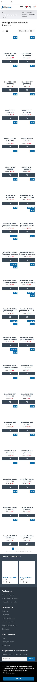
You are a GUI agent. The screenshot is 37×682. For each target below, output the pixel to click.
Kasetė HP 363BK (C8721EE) (10, 508)
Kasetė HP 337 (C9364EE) (10, 395)
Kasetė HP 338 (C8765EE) (27, 395)
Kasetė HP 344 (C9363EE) (27, 452)
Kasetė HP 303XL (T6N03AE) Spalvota (27, 281)
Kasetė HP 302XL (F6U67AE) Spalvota (27, 253)
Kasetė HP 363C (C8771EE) (27, 508)
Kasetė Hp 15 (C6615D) (10, 111)
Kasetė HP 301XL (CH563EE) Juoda (27, 225)
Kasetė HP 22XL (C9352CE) (27, 140)
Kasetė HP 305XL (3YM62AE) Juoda (27, 338)
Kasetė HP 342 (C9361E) (27, 423)
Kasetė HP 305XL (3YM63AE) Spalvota (10, 367)
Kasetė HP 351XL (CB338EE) (27, 480)
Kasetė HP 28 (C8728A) (10, 196)
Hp (5, 17)
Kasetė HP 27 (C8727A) (27, 168)
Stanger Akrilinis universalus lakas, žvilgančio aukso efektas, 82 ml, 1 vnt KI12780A (27, 578)
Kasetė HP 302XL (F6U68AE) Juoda (10, 281)
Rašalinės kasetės (27, 12)
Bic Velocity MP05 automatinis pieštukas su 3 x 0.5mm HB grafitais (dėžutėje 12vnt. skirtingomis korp (10, 578)
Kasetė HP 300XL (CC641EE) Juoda (27, 196)
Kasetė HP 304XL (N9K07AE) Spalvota (27, 310)
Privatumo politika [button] (8, 673)
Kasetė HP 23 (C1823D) (10, 168)
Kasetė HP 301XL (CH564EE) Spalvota (10, 253)
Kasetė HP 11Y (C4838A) (27, 83)
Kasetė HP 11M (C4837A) (10, 83)
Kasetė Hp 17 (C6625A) (27, 111)
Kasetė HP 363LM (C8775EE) (27, 537)
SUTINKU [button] (19, 679)
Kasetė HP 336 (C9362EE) (27, 367)
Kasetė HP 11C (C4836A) (27, 54)
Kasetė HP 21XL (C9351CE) (10, 140)
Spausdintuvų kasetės (11, 15)
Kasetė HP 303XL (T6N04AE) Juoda (10, 310)
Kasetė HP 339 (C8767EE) (10, 423)
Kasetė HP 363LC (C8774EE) (10, 537)
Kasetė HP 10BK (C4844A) (10, 54)
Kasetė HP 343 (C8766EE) (10, 452)
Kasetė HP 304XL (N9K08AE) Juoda (10, 338)
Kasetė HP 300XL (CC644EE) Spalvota (10, 225)
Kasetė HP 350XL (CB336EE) (10, 480)
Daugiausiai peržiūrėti (11, 557)
